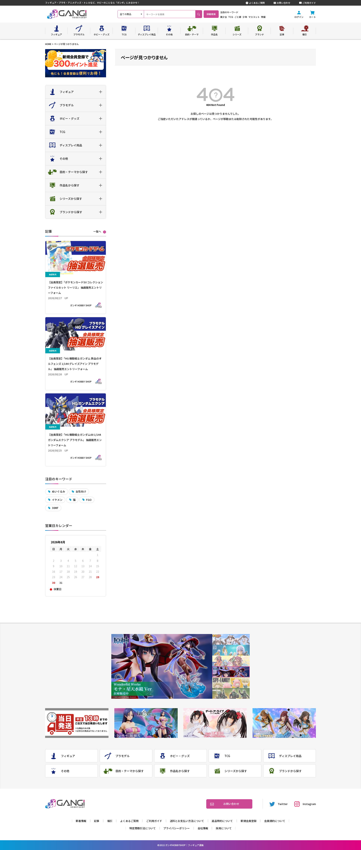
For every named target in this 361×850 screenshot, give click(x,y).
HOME (48, 44)
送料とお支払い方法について (187, 821)
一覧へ (97, 231)
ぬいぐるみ (58, 491)
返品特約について (222, 821)
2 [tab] (231, 650)
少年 (245, 16)
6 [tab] (231, 693)
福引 (109, 821)
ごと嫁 (237, 16)
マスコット (254, 16)
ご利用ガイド (309, 2)
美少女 (223, 16)
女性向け (81, 491)
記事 (96, 821)
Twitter (283, 804)
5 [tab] (231, 682)
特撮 (263, 16)
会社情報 (203, 828)
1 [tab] (231, 639)
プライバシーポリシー (176, 828)
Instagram (309, 804)
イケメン (57, 500)
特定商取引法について (142, 828)
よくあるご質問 (257, 2)
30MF (55, 508)
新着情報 (81, 821)
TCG (230, 16)
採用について (224, 828)
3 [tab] (231, 661)
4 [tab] (231, 672)
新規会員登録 (248, 821)
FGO (89, 500)
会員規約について (274, 821)
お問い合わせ (283, 2)
